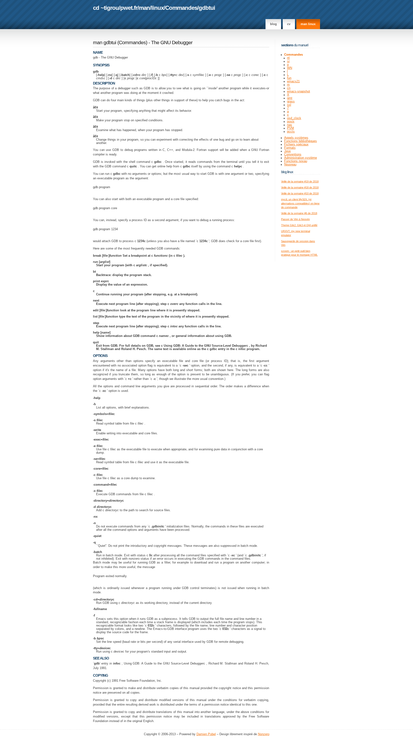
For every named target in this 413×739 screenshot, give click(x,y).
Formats (290, 147)
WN (289, 68)
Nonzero (263, 734)
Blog (273, 24)
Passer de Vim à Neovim (295, 219)
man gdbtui (104, 42)
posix (290, 121)
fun (289, 78)
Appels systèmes (296, 137)
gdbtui (207, 8)
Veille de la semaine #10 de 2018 (300, 193)
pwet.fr (128, 8)
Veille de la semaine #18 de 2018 (300, 187)
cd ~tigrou (106, 8)
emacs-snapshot (298, 91)
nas (289, 125)
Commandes (181, 8)
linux (157, 8)
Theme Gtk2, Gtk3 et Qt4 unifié (299, 225)
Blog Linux (287, 172)
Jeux (287, 151)
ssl (289, 104)
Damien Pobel (206, 734)
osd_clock (294, 118)
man (144, 8)
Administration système (300, 157)
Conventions (292, 154)
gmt (289, 98)
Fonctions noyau (295, 161)
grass (291, 101)
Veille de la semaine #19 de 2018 (300, 181)
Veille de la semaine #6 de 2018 (299, 213)
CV (288, 24)
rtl (288, 58)
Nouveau (290, 164)
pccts (291, 131)
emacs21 (293, 81)
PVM (290, 128)
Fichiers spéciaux (296, 144)
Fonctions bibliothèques (300, 141)
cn (288, 88)
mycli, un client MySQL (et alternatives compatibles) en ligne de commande (300, 203)
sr (288, 61)
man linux (308, 24)
